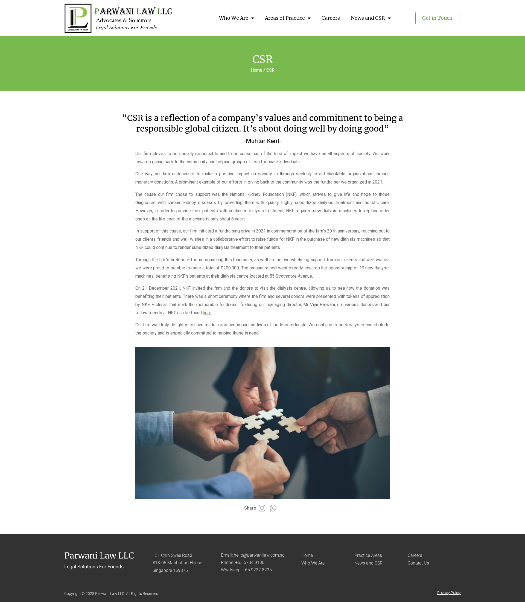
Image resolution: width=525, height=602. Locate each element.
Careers (331, 18)
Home (307, 555)
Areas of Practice (285, 18)
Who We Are (233, 18)
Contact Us (418, 563)
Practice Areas (368, 555)
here (207, 312)
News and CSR (368, 18)
